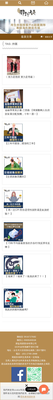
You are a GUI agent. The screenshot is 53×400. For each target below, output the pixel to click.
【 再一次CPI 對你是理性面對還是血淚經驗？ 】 (26, 203)
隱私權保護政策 (27, 396)
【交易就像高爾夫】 (26, 169)
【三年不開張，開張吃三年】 (26, 136)
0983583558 (30, 340)
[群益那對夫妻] (26, 12)
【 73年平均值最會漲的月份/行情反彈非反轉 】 (26, 236)
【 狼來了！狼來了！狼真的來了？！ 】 (26, 269)
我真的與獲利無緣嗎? (26, 302)
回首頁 (46, 3)
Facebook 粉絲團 (18, 374)
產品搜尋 (19, 3)
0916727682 (30, 337)
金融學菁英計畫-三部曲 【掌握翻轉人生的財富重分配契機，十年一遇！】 (26, 103)
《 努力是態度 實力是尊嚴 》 (26, 70)
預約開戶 (33, 3)
